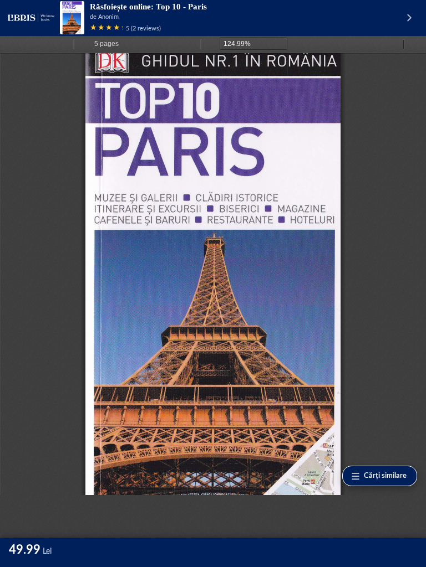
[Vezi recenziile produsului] (106, 28)
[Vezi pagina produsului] (72, 17)
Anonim (108, 17)
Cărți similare (385, 476)
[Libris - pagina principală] (31, 17)
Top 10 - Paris (181, 6)
